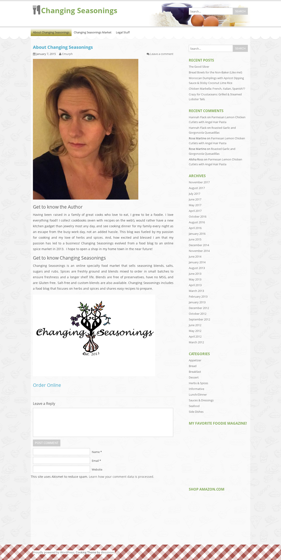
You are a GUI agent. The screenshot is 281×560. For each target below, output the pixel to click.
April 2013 (195, 285)
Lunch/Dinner (198, 394)
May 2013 (195, 279)
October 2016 (197, 216)
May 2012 (195, 331)
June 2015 (195, 239)
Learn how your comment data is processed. (121, 477)
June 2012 (195, 325)
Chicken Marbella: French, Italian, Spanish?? (217, 89)
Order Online (47, 385)
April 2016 (195, 228)
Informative (196, 389)
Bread (192, 366)
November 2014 (199, 251)
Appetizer (195, 360)
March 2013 (196, 291)
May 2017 (195, 205)
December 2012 (199, 308)
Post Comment (46, 443)
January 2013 (197, 302)
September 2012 (199, 319)
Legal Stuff (123, 32)
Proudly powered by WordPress (53, 552)
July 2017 (194, 194)
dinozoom (107, 552)
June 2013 (195, 274)
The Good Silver (199, 67)
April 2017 (195, 211)
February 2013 (198, 296)
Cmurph (67, 54)
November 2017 (199, 182)
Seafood (194, 406)
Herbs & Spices (198, 383)
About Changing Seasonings (51, 32)
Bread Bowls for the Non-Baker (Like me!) (215, 72)
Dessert (194, 377)
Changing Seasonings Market (93, 32)
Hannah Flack (198, 117)
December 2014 (199, 245)
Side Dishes (196, 412)
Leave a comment (161, 54)
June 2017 (195, 199)
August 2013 (197, 268)
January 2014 (197, 262)
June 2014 (195, 256)
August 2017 (197, 188)
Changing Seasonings (79, 10)
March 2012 (196, 342)
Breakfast (195, 372)
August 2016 (197, 222)
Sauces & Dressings (201, 400)
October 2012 (197, 314)
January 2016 (197, 234)
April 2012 (195, 336)
